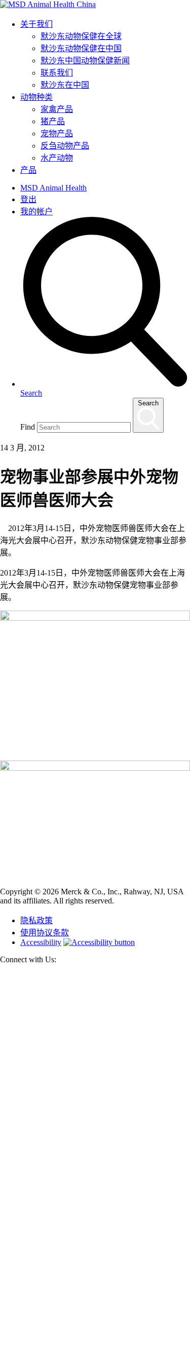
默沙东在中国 (65, 85)
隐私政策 (36, 920)
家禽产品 (57, 109)
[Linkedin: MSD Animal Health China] (95, 1356)
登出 (28, 199)
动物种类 (36, 97)
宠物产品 (57, 133)
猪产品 (53, 121)
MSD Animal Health (53, 187)
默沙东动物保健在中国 (81, 48)
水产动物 (57, 158)
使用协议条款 (44, 932)
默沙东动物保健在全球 (81, 36)
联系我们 (57, 72)
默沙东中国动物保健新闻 (85, 60)
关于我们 (36, 24)
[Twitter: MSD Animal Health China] (95, 1164)
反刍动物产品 (65, 145)
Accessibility (40, 942)
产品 (28, 170)
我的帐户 (36, 211)
